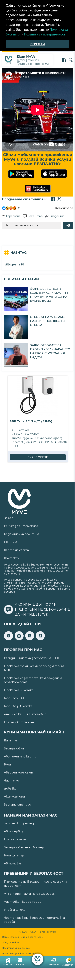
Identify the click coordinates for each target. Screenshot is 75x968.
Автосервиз (13, 831)
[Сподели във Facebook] (64, 60)
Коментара (63, 208)
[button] (67, 34)
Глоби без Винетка (18, 706)
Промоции (7, 964)
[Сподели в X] (70, 60)
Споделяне (56, 216)
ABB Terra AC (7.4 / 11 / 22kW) (31, 421)
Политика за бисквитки (16, 948)
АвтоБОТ (54, 964)
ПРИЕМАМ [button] (37, 44)
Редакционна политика (22, 534)
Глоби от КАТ (14, 698)
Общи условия (10, 942)
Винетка (11, 740)
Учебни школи (14, 910)
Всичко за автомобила (21, 526)
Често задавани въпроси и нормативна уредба (34, 920)
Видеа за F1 (15, 264)
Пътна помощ (15, 839)
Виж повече (37, 457)
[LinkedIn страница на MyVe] (29, 639)
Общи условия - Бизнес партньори (22, 937)
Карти (20, 964)
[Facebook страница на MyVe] (8, 639)
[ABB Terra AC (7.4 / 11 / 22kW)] (38, 396)
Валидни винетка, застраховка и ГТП (32, 658)
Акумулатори (14, 796)
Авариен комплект (18, 772)
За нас (8, 518)
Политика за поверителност (44, 34)
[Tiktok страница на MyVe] (40, 639)
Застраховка (14, 748)
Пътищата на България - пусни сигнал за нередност (35, 883)
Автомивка (13, 863)
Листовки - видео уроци (22, 901)
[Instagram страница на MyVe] (19, 639)
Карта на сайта (16, 550)
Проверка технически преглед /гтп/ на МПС (34, 668)
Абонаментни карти (20, 756)
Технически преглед (19, 823)
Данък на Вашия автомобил (25, 714)
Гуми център (14, 855)
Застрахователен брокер (24, 847)
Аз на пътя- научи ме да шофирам (29, 893)
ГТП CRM (10, 542)
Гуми (7, 764)
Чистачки (11, 780)
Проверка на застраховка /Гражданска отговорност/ (33, 680)
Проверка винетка (18, 690)
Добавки (10, 788)
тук (45, 614)
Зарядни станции (17, 804)
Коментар (35, 216)
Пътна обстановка (19, 722)
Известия (67, 962)
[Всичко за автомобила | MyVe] (37, 959)
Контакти (12, 558)
